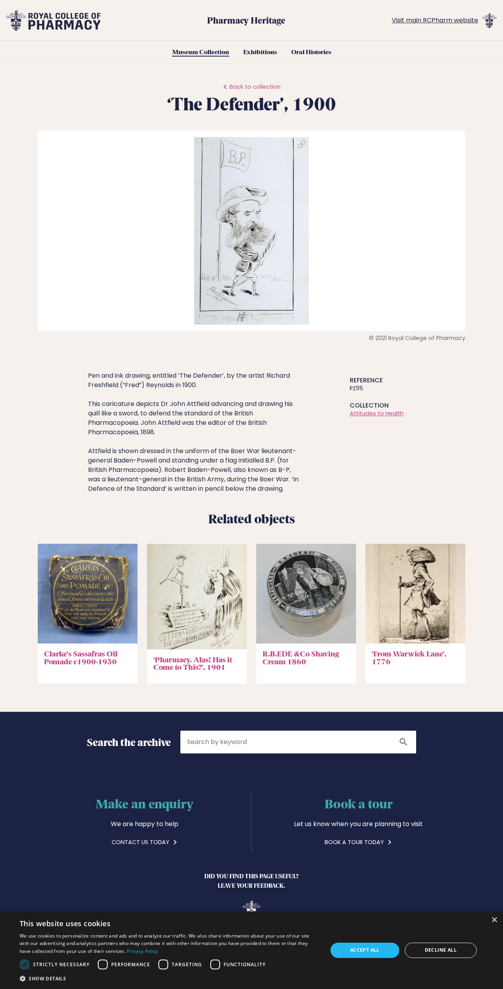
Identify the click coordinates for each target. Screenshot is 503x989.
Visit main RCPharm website (435, 20)
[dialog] (251, 950)
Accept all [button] (365, 950)
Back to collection (255, 87)
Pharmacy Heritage (246, 20)
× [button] (494, 920)
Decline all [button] (441, 950)
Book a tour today (355, 842)
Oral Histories (311, 52)
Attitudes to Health (377, 413)
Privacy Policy (142, 951)
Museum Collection (200, 52)
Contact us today (141, 842)
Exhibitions (260, 52)
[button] (302, 144)
